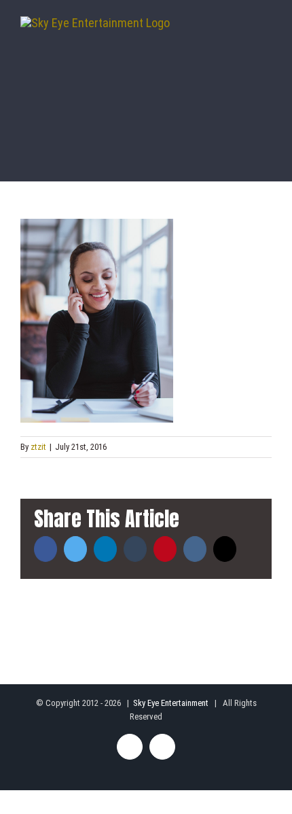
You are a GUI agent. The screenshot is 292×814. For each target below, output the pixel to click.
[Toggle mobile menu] (266, 37)
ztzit (38, 447)
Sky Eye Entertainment (170, 703)
